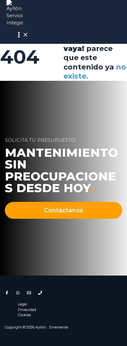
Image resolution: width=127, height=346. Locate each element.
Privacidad (27, 309)
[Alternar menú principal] (22, 35)
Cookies (24, 315)
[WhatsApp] (17, 293)
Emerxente (58, 327)
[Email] (29, 293)
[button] (63, 210)
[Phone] (40, 293)
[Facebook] (6, 293)
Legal (22, 304)
